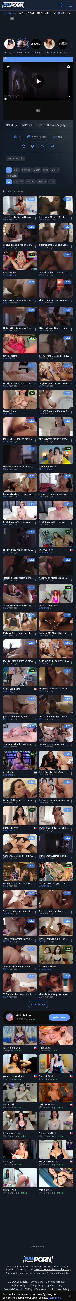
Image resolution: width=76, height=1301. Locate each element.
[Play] (38, 81)
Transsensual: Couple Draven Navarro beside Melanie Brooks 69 (53, 939)
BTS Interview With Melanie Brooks (17, 522)
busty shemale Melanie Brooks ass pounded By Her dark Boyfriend (54, 245)
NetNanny (52, 1273)
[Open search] (61, 5)
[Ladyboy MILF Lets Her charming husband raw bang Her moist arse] (56, 624)
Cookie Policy (18, 1285)
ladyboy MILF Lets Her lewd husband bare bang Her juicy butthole (54, 384)
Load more (38, 1004)
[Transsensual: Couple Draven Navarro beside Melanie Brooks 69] (56, 930)
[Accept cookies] (69, 1296)
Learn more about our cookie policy (52, 1269)
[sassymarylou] (20, 264)
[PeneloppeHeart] (20, 1124)
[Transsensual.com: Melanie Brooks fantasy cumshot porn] (20, 930)
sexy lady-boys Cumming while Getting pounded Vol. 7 (18, 384)
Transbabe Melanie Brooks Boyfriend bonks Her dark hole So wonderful (54, 217)
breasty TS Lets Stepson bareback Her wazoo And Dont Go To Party (53, 494)
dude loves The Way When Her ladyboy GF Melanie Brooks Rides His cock (18, 300)
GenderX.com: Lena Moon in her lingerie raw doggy (53, 744)
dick (16, 169)
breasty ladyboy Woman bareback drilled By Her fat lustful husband (17, 494)
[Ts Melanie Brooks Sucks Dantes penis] (20, 596)
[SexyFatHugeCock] (56, 1153)
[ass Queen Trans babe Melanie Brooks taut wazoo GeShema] (56, 708)
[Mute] (8, 67)
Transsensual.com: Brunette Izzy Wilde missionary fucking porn (17, 911)
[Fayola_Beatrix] (20, 347)
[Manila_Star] (20, 1153)
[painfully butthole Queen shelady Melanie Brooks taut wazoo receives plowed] (20, 708)
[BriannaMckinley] (56, 958)
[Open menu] (70, 5)
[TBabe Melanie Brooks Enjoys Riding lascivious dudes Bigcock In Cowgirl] (56, 319)
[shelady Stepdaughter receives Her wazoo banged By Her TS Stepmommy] (56, 985)
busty (37, 169)
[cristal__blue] (20, 1181)
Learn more (54, 1297)
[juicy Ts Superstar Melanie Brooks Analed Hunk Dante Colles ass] (56, 402)
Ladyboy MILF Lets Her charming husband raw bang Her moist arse (53, 633)
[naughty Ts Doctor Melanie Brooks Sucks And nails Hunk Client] (56, 569)
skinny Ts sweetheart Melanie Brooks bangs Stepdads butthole (54, 689)
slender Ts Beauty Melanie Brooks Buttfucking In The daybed (17, 467)
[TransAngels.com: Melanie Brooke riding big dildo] (56, 791)
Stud (52, 181)
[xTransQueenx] (20, 819)
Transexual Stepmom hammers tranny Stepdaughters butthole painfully (17, 967)
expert (55, 169)
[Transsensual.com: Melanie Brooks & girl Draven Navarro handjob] (56, 902)
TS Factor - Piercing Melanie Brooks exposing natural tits (18, 744)
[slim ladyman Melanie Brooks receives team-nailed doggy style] (56, 430)
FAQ (60, 1285)
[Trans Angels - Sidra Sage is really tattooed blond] (56, 763)
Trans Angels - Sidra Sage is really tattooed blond (53, 772)
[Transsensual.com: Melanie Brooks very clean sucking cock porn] (56, 847)
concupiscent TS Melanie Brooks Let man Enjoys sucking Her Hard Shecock (18, 245)
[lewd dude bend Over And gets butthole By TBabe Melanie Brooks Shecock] (56, 264)
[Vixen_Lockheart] (20, 680)
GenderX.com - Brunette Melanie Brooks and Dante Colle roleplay (18, 883)
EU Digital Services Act (37, 1289)
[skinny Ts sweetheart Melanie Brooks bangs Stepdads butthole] (56, 680)
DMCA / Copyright (18, 1281)
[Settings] (69, 67)
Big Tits (30, 181)
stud (45, 169)
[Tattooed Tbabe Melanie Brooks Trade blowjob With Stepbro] (20, 569)
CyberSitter (64, 1273)
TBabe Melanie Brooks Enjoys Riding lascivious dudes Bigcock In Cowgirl (54, 328)
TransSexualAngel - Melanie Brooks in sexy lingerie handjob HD (53, 828)
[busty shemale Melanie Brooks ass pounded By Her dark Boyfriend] (56, 236)
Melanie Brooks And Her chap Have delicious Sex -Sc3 (18, 633)
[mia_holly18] (56, 1181)
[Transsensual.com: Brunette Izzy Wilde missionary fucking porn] (20, 902)
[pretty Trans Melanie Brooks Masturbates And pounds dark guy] (56, 347)
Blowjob (42, 181)
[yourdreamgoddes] (20, 1067)
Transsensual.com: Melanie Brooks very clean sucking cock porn (53, 856)
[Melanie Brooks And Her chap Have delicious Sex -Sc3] (20, 624)
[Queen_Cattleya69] (56, 596)
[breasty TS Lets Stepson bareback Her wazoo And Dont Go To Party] (56, 485)
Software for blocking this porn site (24, 1273)
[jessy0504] (20, 763)
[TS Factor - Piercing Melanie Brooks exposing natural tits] (20, 735)
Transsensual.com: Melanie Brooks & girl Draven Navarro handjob (53, 911)
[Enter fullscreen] (69, 96)
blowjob (26, 169)
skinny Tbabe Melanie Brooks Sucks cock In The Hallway (17, 550)
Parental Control (13, 1289)
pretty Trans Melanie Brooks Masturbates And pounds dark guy (53, 356)
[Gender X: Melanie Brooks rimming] (20, 847)
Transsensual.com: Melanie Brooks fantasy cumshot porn (17, 939)
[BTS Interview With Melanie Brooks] (20, 513)
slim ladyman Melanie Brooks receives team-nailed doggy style (54, 439)
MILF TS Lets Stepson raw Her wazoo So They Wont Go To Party (18, 439)
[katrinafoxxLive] (20, 1039)
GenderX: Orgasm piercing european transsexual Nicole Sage (17, 800)
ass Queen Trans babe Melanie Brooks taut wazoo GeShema (53, 717)
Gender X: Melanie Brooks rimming (17, 856)
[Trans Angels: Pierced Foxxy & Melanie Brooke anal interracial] (20, 208)
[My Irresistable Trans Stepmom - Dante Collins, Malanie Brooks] (20, 652)
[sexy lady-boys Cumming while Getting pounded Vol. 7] (20, 374)
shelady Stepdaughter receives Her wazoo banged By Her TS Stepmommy (53, 994)
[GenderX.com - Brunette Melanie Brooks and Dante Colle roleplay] (20, 874)
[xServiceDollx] (56, 541)
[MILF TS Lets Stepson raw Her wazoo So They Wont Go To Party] (20, 430)
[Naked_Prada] (20, 402)
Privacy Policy (35, 1285)
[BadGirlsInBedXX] (56, 458)
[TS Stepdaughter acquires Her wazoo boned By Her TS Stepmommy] (20, 985)
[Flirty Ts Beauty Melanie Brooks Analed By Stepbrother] (56, 291)
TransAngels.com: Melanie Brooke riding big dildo (53, 800)
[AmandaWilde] (56, 1067)
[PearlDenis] (56, 1039)
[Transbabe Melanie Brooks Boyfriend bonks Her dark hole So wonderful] (56, 208)
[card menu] (35, 218)
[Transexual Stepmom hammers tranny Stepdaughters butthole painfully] (20, 958)
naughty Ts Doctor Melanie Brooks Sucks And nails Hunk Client (54, 578)
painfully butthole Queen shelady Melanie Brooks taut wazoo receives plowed (18, 717)
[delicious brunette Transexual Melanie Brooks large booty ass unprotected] (56, 652)
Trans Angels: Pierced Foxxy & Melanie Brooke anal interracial (18, 217)
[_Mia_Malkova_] (56, 1096)
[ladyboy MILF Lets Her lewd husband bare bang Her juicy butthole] (56, 374)
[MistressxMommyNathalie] (56, 874)
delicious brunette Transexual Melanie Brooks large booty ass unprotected (54, 661)
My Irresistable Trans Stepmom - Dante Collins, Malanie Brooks (17, 661)
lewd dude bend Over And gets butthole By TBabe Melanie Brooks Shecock (53, 273)
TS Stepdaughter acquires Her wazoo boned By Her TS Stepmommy (17, 994)
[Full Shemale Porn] (13, 5)
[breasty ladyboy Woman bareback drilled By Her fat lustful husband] (20, 485)
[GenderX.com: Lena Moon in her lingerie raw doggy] (56, 735)
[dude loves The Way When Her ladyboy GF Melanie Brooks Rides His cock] (20, 291)
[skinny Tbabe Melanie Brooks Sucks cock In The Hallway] (20, 541)
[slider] (38, 99)
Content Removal (55, 1281)
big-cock (11, 175)
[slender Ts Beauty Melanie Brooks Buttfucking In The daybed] (20, 458)
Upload (50, 1285)
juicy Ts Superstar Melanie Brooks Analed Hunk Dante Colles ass (53, 411)
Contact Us (37, 1281)
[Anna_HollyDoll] (56, 1124)
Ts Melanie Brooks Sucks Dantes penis (18, 606)
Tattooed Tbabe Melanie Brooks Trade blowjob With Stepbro (17, 578)
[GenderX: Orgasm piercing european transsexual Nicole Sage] (20, 791)
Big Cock (18, 181)
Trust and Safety (61, 1289)
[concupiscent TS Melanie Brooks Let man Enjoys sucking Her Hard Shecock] (20, 236)
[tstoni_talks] (20, 1096)
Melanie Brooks (15, 158)
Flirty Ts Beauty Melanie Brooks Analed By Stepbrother (53, 300)
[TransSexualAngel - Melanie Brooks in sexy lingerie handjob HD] (56, 819)
